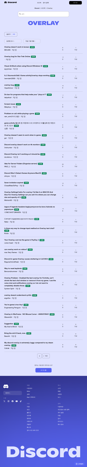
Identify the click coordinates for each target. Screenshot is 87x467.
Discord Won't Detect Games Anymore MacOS (22, 173)
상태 (28, 394)
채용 (59, 391)
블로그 (29, 412)
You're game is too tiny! (13, 305)
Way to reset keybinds (13, 268)
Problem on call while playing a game (19, 113)
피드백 (39, 2)
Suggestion (8, 324)
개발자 (29, 424)
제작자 (29, 418)
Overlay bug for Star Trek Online (17, 56)
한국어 (8, 393)
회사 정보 (61, 424)
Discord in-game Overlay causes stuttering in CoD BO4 (26, 259)
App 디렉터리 (31, 397)
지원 (28, 406)
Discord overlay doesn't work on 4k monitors (22, 145)
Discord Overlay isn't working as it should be (22, 154)
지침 (59, 415)
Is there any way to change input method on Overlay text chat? (29, 228)
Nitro (28, 391)
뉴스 (59, 397)
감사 (59, 418)
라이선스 (60, 421)
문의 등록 (46, 2)
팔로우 (9, 34)
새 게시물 (43, 370)
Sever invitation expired (13, 183)
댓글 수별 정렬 (30, 41)
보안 (28, 409)
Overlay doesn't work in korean (16, 47)
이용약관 (60, 406)
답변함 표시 (10, 41)
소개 (59, 388)
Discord (37, 8)
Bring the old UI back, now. (15, 333)
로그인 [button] (75, 2)
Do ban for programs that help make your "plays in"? (25, 94)
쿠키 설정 (61, 412)
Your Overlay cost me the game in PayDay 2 (21, 240)
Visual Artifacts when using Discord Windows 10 (23, 66)
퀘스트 (29, 427)
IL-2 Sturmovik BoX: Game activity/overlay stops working (27, 75)
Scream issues (9, 104)
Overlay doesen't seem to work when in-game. (22, 135)
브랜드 (60, 394)
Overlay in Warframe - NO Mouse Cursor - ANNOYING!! (26, 314)
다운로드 (29, 388)
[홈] (10, 3)
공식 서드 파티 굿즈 (33, 430)
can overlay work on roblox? (15, 249)
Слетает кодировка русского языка (19, 219)
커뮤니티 (29, 421)
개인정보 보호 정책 (63, 409)
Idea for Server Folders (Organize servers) (20, 164)
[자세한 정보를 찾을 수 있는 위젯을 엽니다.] (79, 464)
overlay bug (9, 85)
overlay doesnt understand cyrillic (18, 295)
